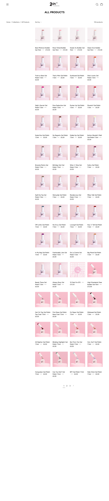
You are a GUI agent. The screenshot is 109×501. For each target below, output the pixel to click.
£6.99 (37, 80)
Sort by (37, 22)
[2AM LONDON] (54, 4)
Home (8, 22)
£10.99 (47, 50)
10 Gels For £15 (75, 282)
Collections (15, 22)
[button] (96, 4)
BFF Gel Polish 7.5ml (77, 372)
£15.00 (72, 284)
